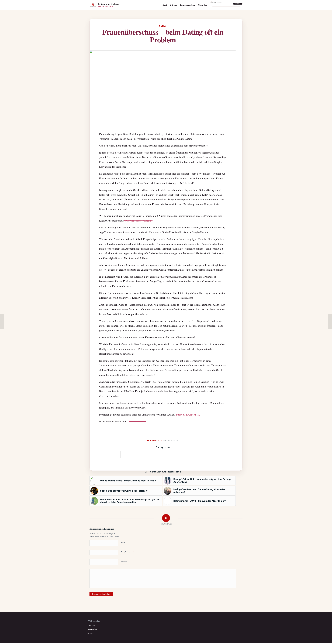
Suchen (237, 4)
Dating (163, 26)
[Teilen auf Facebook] (109, 454)
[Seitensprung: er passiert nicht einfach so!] (2, 321)
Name (124, 542)
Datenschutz (93, 629)
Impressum (92, 625)
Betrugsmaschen (187, 5)
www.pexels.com (137, 421)
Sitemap (91, 633)
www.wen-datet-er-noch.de (138, 220)
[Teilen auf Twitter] (131, 454)
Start (164, 5)
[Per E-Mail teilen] (215, 454)
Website (124, 561)
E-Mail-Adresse (127, 552)
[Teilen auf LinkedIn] (194, 454)
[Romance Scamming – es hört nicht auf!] (330, 321)
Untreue (173, 5)
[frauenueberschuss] (163, 89)
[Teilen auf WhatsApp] (152, 454)
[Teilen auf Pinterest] (173, 454)
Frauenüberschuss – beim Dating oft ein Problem (162, 35)
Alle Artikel (202, 5)
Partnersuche (170, 440)
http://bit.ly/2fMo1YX (188, 414)
